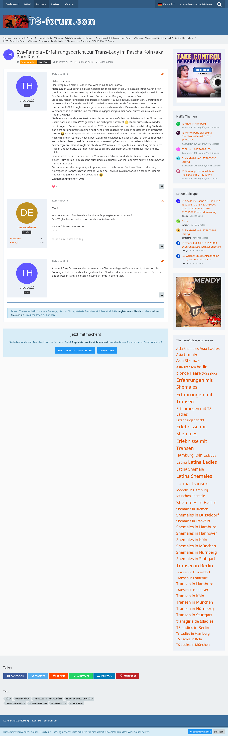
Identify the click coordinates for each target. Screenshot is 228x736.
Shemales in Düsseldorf (197, 515)
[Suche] (219, 4)
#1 (162, 74)
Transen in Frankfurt (191, 578)
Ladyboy (209, 455)
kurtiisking (186, 237)
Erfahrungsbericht (190, 420)
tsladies (206, 621)
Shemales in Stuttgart (195, 558)
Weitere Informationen (200, 731)
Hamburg (185, 455)
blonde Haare (188, 373)
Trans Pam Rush (38, 703)
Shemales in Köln (191, 539)
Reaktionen (15, 238)
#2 (162, 200)
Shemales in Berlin (196, 502)
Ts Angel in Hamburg (194, 123)
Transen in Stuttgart (194, 614)
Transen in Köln (190, 595)
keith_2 (185, 250)
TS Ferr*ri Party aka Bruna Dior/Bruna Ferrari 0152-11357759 (197, 136)
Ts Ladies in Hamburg (193, 633)
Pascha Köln (22, 698)
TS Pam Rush (76, 703)
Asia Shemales (189, 360)
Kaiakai (185, 216)
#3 (162, 261)
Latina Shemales (194, 476)
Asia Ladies (210, 348)
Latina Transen (192, 483)
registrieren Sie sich (130, 311)
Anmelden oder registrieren (196, 4)
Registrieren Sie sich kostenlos (91, 342)
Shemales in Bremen (192, 509)
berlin (202, 366)
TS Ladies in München (193, 644)
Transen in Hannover (192, 589)
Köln (198, 455)
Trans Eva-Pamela (15, 703)
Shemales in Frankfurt (193, 521)
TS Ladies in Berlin (192, 627)
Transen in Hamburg (194, 583)
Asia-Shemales (187, 348)
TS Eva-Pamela (58, 703)
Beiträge (14, 242)
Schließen (218, 731)
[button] (166, 4)
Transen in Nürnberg (195, 608)
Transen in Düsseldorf (193, 572)
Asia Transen (186, 367)
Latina (181, 462)
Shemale (198, 495)
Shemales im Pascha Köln (48, 698)
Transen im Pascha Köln (79, 698)
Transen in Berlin (194, 565)
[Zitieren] (161, 186)
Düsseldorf (210, 373)
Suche (185, 221)
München (183, 495)
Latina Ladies (202, 462)
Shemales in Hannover (196, 533)
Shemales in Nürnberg (196, 552)
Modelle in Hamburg (192, 490)
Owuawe (186, 225)
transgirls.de (187, 621)
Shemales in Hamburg (196, 527)
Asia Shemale (186, 354)
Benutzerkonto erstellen (75, 350)
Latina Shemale (190, 469)
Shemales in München (196, 546)
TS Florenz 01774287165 (196, 149)
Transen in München (194, 602)
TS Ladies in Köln (189, 639)
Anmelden (107, 350)
